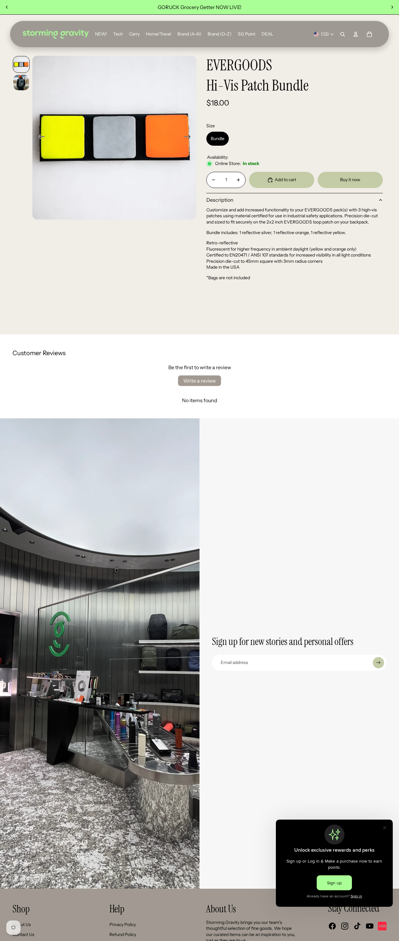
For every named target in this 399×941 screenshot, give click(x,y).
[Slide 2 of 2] (21, 82)
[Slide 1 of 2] (21, 64)
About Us (21, 924)
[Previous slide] (7, 7)
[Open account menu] (356, 34)
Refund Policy (122, 934)
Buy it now (350, 179)
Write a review (199, 381)
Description (219, 200)
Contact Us (23, 934)
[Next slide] (392, 7)
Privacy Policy (122, 924)
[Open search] (342, 34)
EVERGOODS (239, 65)
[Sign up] (378, 662)
